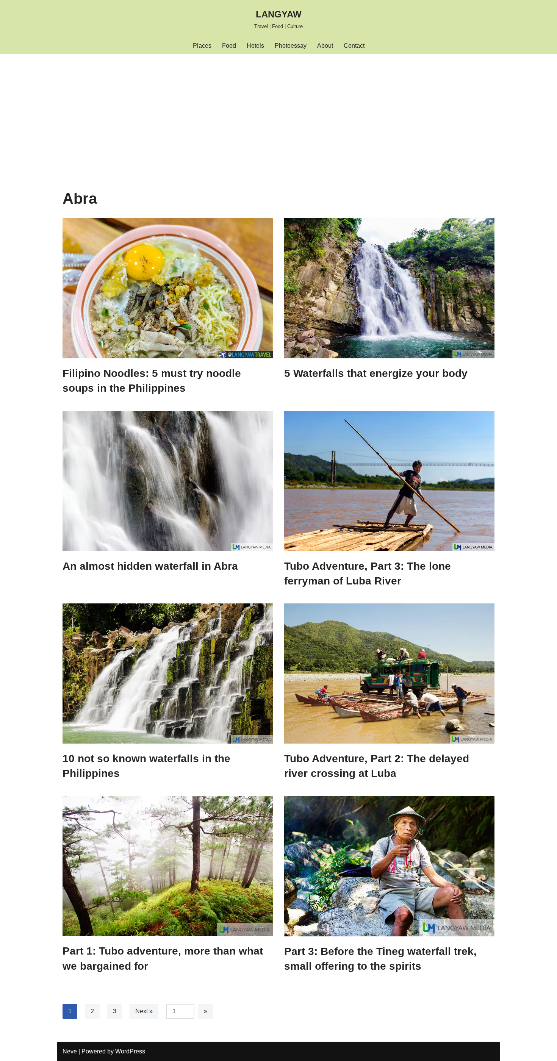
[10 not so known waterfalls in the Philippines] (168, 673)
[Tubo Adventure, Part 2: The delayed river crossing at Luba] (389, 673)
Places (202, 45)
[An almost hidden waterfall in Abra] (168, 481)
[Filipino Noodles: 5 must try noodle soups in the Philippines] (168, 288)
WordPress (130, 1051)
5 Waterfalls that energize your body (376, 373)
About (325, 45)
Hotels (255, 45)
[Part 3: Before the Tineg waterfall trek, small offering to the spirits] (389, 866)
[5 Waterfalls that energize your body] (389, 288)
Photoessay (291, 45)
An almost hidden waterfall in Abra (150, 566)
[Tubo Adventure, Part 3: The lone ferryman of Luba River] (389, 481)
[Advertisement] (278, 111)
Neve (70, 1051)
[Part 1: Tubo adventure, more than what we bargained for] (168, 866)
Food (229, 45)
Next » (144, 1011)
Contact (354, 45)
